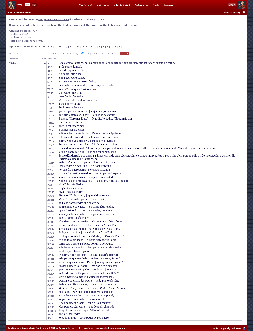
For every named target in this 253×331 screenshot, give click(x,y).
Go (34, 5)
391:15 (50, 303)
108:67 (50, 108)
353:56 (50, 266)
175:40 (50, 141)
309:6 (50, 225)
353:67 (50, 270)
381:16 (50, 296)
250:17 (50, 192)
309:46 (50, 244)
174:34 (50, 133)
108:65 (50, 104)
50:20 (50, 81)
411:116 (51, 310)
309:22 (50, 233)
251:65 (50, 199)
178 (49, 148)
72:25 (50, 89)
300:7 (50, 218)
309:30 (50, 236)
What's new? (85, 5)
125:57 (50, 119)
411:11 (50, 307)
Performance (141, 5)
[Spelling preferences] (244, 12)
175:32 (50, 137)
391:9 (50, 299)
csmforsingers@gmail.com (226, 328)
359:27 (50, 277)
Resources (168, 5)
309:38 (50, 240)
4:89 (49, 74)
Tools (156, 5)
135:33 (50, 122)
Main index (102, 5)
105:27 (50, 100)
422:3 (50, 318)
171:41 (50, 130)
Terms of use (86, 328)
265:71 (50, 203)
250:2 (50, 184)
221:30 (50, 173)
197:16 (50, 162)
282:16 (50, 207)
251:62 (50, 196)
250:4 (50, 188)
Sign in (232, 4)
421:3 (50, 314)
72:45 (50, 93)
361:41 (50, 284)
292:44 (50, 214)
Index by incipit (121, 5)
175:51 (50, 145)
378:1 (50, 288)
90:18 (50, 96)
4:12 (49, 67)
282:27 (50, 210)
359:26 (50, 273)
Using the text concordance (53, 19)
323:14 (50, 255)
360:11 (50, 281)
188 (49, 156)
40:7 (49, 78)
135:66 (50, 126)
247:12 (50, 181)
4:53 (49, 70)
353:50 (50, 262)
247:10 (50, 177)
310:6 (50, 251)
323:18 (50, 259)
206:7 (50, 170)
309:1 (50, 222)
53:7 (49, 85)
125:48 (50, 115)
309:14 (50, 229)
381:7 (50, 292)
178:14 (50, 152)
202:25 (50, 166)
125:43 (50, 111)
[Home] (11, 5)
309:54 (50, 247)
